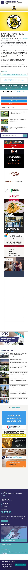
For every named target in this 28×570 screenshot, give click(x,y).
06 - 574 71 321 (19, 91)
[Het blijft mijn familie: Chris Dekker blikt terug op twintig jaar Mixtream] (4, 381)
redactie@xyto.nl (6, 504)
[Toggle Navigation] (25, 3)
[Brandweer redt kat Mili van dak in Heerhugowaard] (4, 388)
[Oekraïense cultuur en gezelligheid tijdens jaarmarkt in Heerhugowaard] (4, 394)
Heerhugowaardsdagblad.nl (11, 1)
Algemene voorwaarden (6, 544)
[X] (5, 511)
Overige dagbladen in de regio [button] (8, 540)
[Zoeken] (25, 135)
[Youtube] (7, 511)
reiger (3, 71)
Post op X (14, 100)
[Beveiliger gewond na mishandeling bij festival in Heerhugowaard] (4, 368)
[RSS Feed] (10, 511)
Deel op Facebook (15, 97)
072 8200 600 (6, 503)
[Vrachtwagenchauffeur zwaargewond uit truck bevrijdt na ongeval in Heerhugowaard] (4, 355)
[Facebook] (2, 511)
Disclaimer (3, 546)
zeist (6, 71)
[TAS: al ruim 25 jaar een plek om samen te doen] (4, 401)
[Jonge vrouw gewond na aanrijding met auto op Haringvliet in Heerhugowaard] (4, 375)
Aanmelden (4, 521)
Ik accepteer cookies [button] (20, 564)
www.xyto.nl (5, 506)
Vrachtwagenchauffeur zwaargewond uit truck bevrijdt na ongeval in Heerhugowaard (18, 355)
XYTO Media (24, 38)
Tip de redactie (15, 103)
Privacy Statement (5, 549)
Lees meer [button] (8, 567)
